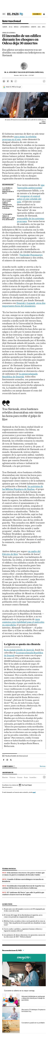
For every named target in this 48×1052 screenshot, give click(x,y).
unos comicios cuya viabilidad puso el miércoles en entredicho (23, 622)
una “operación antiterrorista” (30, 186)
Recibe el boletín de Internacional (16, 756)
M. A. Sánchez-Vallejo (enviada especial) (24, 72)
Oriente (33, 27)
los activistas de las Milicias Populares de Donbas (22, 487)
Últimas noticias (9, 868)
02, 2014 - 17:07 (27, 75)
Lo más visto (7, 904)
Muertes (5, 777)
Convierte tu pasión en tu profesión (33, 1023)
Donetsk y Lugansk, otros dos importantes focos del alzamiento (23, 304)
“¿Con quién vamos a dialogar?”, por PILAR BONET (8, 217)
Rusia (26, 777)
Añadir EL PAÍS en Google (13, 87)
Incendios (32, 777)
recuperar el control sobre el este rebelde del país (29, 199)
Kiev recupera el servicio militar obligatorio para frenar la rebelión (8, 204)
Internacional (11, 21)
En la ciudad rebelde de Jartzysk (19, 650)
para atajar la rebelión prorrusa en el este (19, 138)
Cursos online (24, 958)
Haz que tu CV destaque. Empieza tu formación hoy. (33, 1010)
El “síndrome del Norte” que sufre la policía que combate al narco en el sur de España (23, 893)
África (44, 27)
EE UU (10, 27)
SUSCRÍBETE (37, 14)
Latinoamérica (24, 27)
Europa (5, 27)
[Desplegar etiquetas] (44, 777)
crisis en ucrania (8, 33)
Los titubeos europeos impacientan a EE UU (8, 190)
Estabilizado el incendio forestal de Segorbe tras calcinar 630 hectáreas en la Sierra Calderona (23, 887)
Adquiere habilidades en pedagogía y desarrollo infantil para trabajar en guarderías (33, 998)
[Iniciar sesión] (44, 14)
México (16, 27)
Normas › (43, 766)
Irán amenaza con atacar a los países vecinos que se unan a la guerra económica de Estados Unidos (23, 874)
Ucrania (19, 777)
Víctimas (12, 777)
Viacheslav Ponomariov (30, 255)
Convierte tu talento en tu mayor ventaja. (19, 991)
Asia (39, 27)
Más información (7, 787)
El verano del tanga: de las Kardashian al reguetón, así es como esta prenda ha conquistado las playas (23, 916)
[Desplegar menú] (4, 14)
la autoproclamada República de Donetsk (20, 375)
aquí (34, 792)
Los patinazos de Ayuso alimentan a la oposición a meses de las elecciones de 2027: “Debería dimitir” (24, 936)
